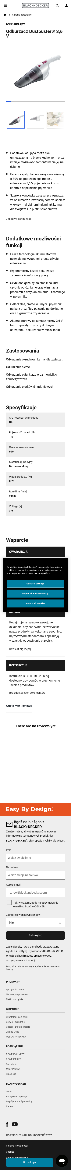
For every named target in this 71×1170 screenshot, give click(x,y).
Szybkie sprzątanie (21, 14)
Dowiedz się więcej (20, 649)
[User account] (66, 5)
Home (5, 15)
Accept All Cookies (35, 603)
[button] (7, 1124)
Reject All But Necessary (35, 593)
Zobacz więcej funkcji (18, 218)
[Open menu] (5, 5)
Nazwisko (12, 867)
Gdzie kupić (30, 1162)
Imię (8, 849)
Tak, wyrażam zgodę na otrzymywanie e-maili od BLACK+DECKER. (35, 904)
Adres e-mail (13, 884)
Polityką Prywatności (30, 951)
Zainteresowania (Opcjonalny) (23, 914)
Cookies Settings (35, 583)
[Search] (57, 5)
